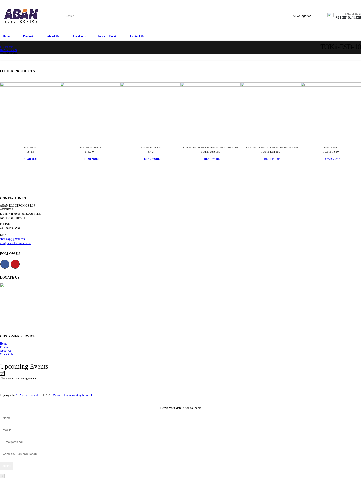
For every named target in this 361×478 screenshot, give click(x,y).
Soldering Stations (231, 148)
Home (6, 36)
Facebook (4, 264)
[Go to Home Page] (1, 44)
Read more (31, 158)
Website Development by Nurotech (73, 395)
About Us (53, 36)
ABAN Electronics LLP (29, 395)
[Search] (321, 16)
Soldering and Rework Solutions (199, 148)
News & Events (107, 36)
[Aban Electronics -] (21, 16)
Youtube (15, 264)
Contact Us (137, 36)
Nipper (97, 148)
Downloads (78, 36)
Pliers (157, 148)
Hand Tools (30, 148)
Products (28, 36)
